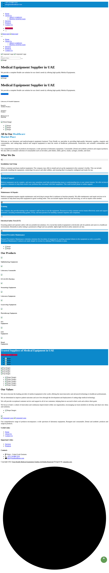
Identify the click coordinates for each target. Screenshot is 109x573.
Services (8, 21)
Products (8, 23)
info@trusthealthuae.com (15, 458)
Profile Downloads (17, 19)
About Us (8, 15)
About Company (15, 17)
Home (7, 14)
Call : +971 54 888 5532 (9, 355)
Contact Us (9, 25)
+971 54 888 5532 (13, 456)
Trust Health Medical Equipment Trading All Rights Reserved (32, 462)
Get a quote (9, 28)
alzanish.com (67, 462)
